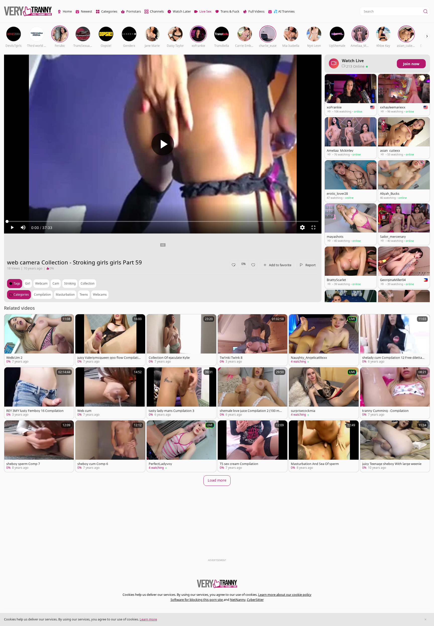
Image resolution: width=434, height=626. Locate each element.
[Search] (425, 11)
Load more (217, 480)
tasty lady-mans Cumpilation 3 (171, 410)
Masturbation (65, 294)
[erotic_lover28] (350, 181)
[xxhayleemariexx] (404, 95)
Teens (84, 294)
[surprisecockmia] (323, 393)
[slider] (162, 221)
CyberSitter (255, 599)
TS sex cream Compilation (239, 463)
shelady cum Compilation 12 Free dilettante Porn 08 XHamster (393, 357)
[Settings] (302, 227)
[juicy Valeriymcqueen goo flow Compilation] (110, 340)
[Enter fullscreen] (313, 227)
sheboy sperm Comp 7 (23, 463)
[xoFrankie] (350, 95)
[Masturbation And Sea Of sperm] (323, 446)
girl (27, 283)
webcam (41, 283)
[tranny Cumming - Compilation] (395, 393)
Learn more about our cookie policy (284, 594)
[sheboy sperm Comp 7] (39, 446)
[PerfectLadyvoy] (181, 446)
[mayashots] (350, 224)
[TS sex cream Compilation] (252, 446)
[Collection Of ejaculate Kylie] (181, 340)
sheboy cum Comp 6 (92, 463)
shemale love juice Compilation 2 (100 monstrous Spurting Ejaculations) (251, 410)
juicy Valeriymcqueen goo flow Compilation (108, 357)
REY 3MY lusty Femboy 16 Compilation (35, 410)
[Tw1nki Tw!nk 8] (252, 340)
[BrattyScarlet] (350, 267)
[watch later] (10, 320)
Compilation (42, 294)
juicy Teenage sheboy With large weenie (391, 463)
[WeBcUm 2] (39, 340)
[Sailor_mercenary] (404, 224)
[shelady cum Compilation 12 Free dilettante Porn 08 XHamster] (395, 340)
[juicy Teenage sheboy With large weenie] (395, 446)
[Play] (162, 144)
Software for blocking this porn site (197, 599)
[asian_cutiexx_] (404, 138)
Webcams (100, 294)
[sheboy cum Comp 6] (110, 446)
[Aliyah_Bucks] (404, 181)
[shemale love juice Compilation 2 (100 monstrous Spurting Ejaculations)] (252, 393)
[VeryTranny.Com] (28, 11)
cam (55, 283)
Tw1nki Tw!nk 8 (231, 357)
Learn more (148, 619)
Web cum (84, 410)
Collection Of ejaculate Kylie (169, 357)
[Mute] (23, 227)
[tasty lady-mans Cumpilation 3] (181, 393)
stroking (70, 283)
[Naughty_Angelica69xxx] (323, 340)
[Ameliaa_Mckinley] (350, 138)
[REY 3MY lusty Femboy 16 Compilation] (39, 393)
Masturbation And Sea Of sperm (315, 463)
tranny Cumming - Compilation (385, 410)
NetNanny (237, 599)
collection (87, 283)
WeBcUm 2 (14, 357)
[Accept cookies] (425, 619)
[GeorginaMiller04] (404, 267)
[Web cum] (110, 393)
